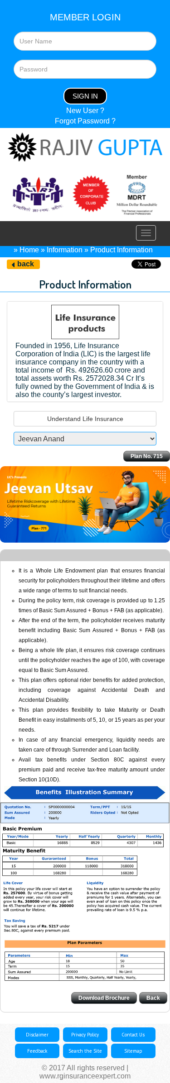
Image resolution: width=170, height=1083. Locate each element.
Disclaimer (37, 1034)
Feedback (37, 1051)
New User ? (85, 110)
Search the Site (85, 1051)
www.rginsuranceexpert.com (85, 1076)
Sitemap (133, 1051)
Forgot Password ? (85, 121)
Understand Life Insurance (85, 418)
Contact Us (133, 1034)
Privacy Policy (85, 1034)
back (25, 264)
